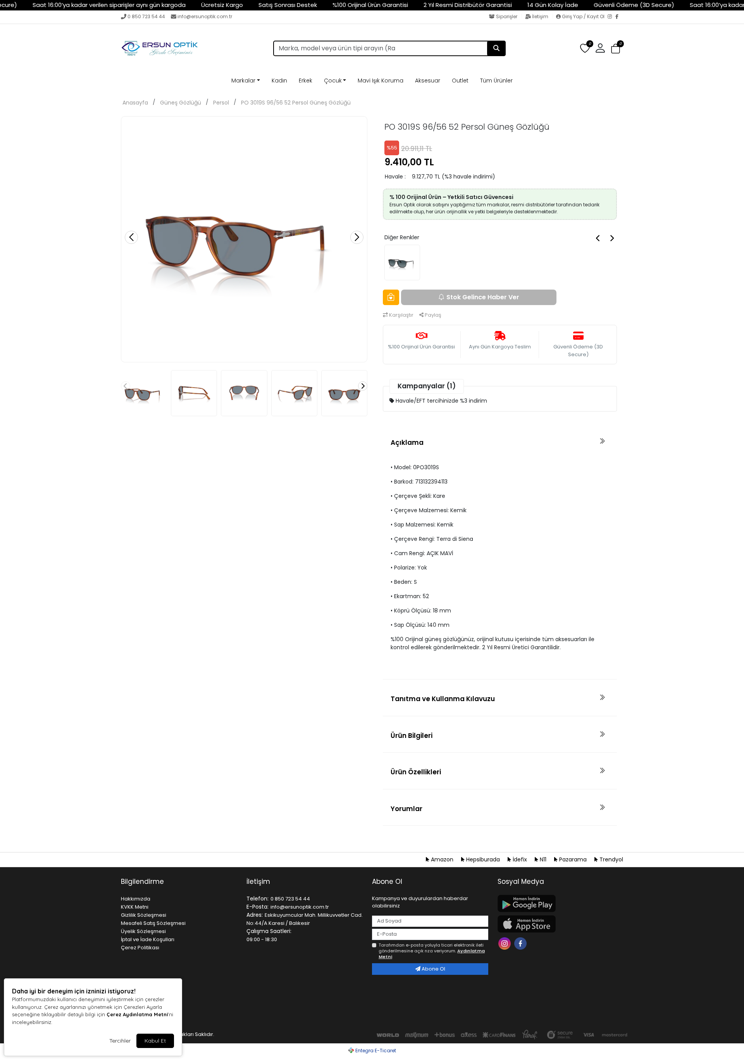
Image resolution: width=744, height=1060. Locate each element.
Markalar (243, 80)
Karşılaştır (400, 315)
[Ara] (496, 48)
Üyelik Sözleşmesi (143, 931)
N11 (543, 859)
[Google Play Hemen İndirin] (556, 903)
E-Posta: (257, 907)
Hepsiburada (483, 859)
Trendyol (610, 859)
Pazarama (573, 859)
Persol (221, 102)
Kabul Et (155, 1040)
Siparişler (506, 16)
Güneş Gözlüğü (180, 102)
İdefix (520, 859)
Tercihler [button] (120, 1040)
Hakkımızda (135, 898)
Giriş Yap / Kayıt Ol (583, 16)
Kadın (279, 80)
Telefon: (257, 898)
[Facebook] (619, 17)
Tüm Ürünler (496, 80)
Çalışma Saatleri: (268, 931)
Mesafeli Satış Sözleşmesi (153, 923)
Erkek (305, 80)
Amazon (442, 859)
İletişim (540, 16)
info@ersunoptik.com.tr (204, 16)
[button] (615, 48)
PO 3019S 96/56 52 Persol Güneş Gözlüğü (296, 102)
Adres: (254, 915)
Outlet (460, 80)
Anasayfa (135, 102)
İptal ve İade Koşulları (147, 939)
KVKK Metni (134, 907)
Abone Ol (432, 969)
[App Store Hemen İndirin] (556, 924)
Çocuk (333, 80)
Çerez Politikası (140, 947)
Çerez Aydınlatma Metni (137, 1014)
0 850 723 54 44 (146, 16)
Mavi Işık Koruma (380, 80)
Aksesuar (427, 80)
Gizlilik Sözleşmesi (143, 915)
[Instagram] (611, 17)
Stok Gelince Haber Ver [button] (482, 297)
